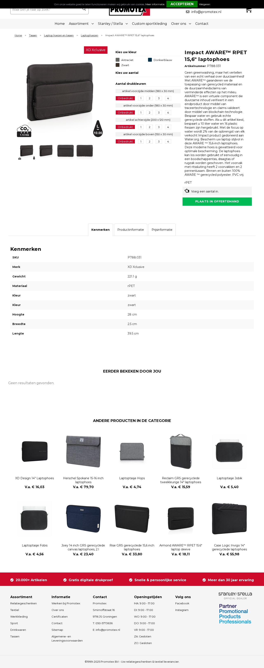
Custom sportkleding (149, 24)
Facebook (182, 603)
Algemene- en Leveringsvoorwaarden (67, 638)
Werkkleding (19, 616)
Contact (202, 24)
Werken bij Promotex (66, 603)
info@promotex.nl (206, 12)
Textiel (14, 610)
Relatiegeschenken (23, 603)
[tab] (100, 229)
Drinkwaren (18, 629)
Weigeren (204, 4)
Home (60, 24)
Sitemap (57, 629)
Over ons (58, 610)
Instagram (182, 610)
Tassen (33, 35)
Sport (14, 623)
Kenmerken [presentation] (100, 230)
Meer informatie (154, 4)
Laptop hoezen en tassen (59, 35)
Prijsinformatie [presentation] (162, 230)
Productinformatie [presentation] (130, 230)
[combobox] (45, 9)
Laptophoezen (89, 35)
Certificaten (60, 616)
